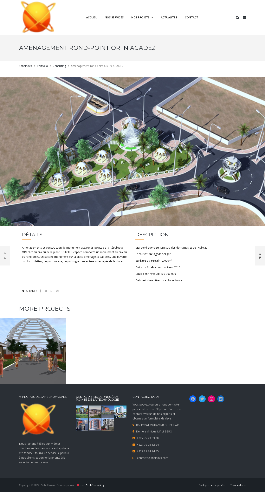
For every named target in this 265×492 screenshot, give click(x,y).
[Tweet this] (46, 291)
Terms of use (238, 485)
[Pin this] (57, 291)
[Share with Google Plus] (52, 291)
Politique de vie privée (212, 485)
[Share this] (40, 291)
